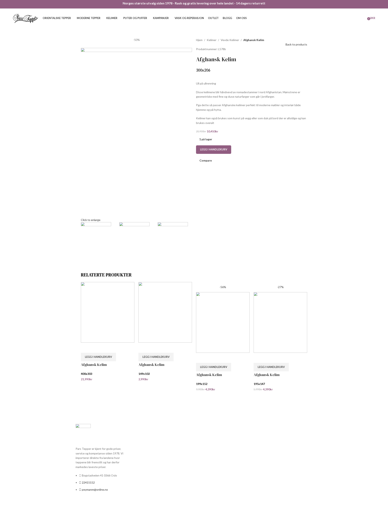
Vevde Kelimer (230, 40)
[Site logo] (26, 17)
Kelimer (211, 40)
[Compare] (86, 348)
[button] (98, 357)
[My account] (358, 18)
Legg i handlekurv (213, 149)
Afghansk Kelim (94, 364)
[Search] (364, 18)
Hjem (199, 40)
